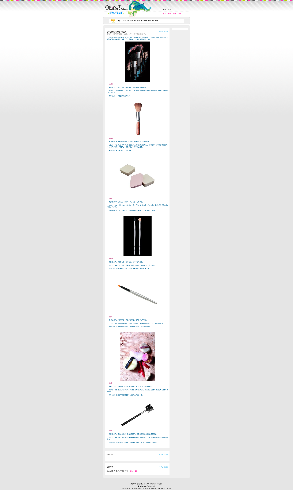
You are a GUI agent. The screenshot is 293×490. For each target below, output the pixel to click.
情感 (138, 21)
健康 (131, 21)
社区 (174, 14)
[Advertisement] (146, 480)
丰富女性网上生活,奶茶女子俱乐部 (117, 10)
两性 (156, 21)
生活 (142, 21)
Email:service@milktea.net (146, 486)
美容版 (166, 32)
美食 (128, 21)
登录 (169, 9)
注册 (164, 9)
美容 (124, 21)
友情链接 (140, 484)
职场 (145, 21)
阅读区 (161, 32)
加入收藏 (146, 484)
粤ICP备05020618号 (164, 488)
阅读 (169, 14)
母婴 (152, 21)
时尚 (135, 21)
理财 (149, 21)
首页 (164, 14)
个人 (179, 14)
